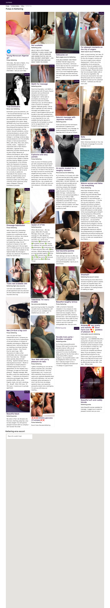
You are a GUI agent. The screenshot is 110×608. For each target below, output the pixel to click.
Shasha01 (85, 275)
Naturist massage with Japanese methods (65, 118)
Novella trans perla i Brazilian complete (64, 338)
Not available (37, 45)
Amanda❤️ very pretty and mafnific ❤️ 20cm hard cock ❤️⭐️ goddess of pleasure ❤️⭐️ (91, 328)
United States (15, 6)
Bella (83, 137)
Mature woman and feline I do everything (92, 184)
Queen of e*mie (38, 225)
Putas (7, 6)
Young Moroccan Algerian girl (18, 57)
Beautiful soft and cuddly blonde (91, 401)
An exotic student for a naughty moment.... (66, 169)
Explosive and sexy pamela (39, 155)
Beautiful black (13, 414)
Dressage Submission (16, 225)
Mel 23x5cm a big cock (17, 330)
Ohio (22, 6)
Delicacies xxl (62, 55)
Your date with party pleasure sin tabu (40, 360)
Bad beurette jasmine (65, 251)
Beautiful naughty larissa (66, 302)
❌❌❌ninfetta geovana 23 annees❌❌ (42, 419)
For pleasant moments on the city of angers (92, 48)
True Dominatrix (13, 106)
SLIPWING (9, 2)
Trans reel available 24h (17, 284)
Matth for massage (39, 84)
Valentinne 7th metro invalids (40, 301)
